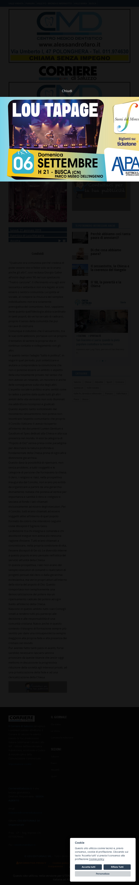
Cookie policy (96, 859)
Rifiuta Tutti (117, 867)
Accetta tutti (88, 867)
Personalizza (103, 873)
